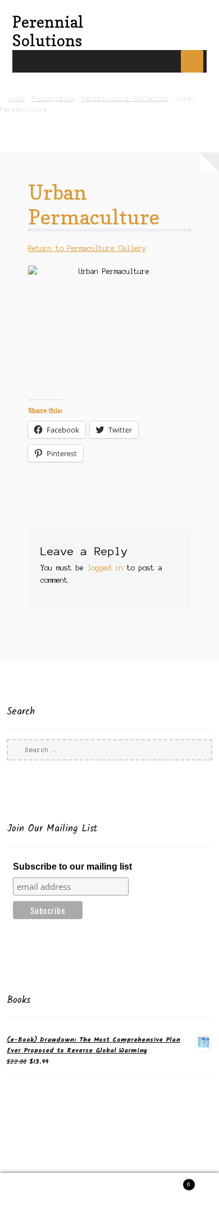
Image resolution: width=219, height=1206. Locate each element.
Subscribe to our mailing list (72, 866)
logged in (105, 568)
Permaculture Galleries (125, 97)
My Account (36, 1189)
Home (16, 97)
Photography (53, 97)
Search (109, 1189)
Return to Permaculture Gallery (87, 248)
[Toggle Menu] (192, 61)
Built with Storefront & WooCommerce (81, 1167)
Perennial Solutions (48, 31)
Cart (168, 1181)
